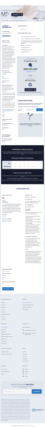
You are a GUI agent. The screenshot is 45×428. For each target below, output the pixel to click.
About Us (3, 302)
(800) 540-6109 (30, 69)
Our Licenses (25, 354)
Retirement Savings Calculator (6, 354)
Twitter (26, 373)
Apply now (15, 14)
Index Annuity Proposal (27, 307)
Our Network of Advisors (5, 314)
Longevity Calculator (5, 351)
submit (39, 109)
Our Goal (2, 309)
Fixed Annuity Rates (4, 327)
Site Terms (25, 356)
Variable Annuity (4, 338)
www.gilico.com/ (5, 78)
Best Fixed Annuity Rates (27, 302)
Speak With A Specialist (5, 371)
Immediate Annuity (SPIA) (5, 334)
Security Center (25, 361)
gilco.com (4, 216)
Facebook (26, 369)
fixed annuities (6, 110)
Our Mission (3, 307)
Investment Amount (20, 109)
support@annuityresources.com (30, 330)
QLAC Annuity (3, 341)
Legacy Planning (25, 309)
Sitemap (2, 373)
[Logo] (38, 409)
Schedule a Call (30, 71)
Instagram (26, 371)
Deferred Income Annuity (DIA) (6, 336)
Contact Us (3, 304)
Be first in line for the (22, 384)
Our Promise (3, 311)
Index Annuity (3, 331)
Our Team (3, 316)
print (36, 20)
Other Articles (3, 343)
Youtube (26, 376)
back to (5, 20)
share (41, 20)
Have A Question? (4, 369)
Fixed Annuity (3, 329)
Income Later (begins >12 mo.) (28, 304)
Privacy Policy (25, 358)
